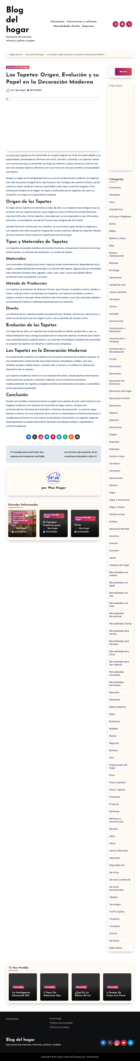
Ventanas (114, 940)
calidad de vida (117, 285)
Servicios (114, 872)
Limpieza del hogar (119, 565)
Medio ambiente (117, 707)
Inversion (114, 550)
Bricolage (114, 270)
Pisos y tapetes (117, 789)
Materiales (114, 699)
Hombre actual (117, 514)
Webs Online (115, 948)
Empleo (113, 434)
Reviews (113, 829)
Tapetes (113, 897)
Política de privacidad (61, 1023)
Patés (77, 525)
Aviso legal (55, 1018)
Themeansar (92, 1057)
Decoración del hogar (17, 67)
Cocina (112, 306)
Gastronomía (116, 478)
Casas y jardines (117, 292)
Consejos (114, 314)
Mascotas (114, 692)
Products (114, 804)
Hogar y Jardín (117, 507)
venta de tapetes (18, 155)
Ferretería (114, 463)
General (113, 485)
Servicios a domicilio (120, 879)
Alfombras (114, 195)
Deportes (114, 420)
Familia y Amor (117, 456)
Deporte (113, 413)
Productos (114, 797)
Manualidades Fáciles (66, 26)
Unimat (113, 933)
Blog (111, 245)
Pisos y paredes (117, 782)
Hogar (112, 492)
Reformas (114, 811)
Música (112, 736)
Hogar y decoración (119, 500)
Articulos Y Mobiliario (120, 216)
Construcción (116, 321)
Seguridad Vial (117, 865)
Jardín (112, 558)
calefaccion (115, 277)
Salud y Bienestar (118, 850)
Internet (113, 543)
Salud (112, 843)
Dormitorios (115, 427)
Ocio (111, 757)
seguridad (114, 858)
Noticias (113, 750)
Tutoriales (114, 926)
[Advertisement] (121, 129)
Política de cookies (59, 1027)
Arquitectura (19, 513)
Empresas (88, 26)
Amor (112, 202)
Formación (114, 471)
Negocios (114, 743)
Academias (115, 187)
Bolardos (114, 263)
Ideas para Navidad (119, 529)
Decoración (58, 22)
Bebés (112, 231)
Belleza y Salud (117, 238)
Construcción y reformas (82, 22)
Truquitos (114, 919)
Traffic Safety (117, 911)
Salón (112, 836)
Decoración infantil (119, 398)
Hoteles (113, 521)
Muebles (113, 728)
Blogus (78, 1057)
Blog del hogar (17, 20)
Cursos (112, 359)
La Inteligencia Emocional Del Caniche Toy (21, 996)
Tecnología (115, 904)
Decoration (115, 405)
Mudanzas (114, 721)
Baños (112, 224)
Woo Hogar (20, 90)
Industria (114, 536)
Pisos (112, 775)
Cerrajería (114, 299)
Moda (112, 714)
